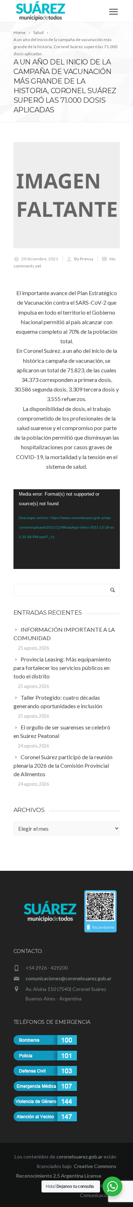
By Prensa (83, 258)
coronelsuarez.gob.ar (79, 1157)
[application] (66, 529)
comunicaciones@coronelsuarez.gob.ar (68, 978)
